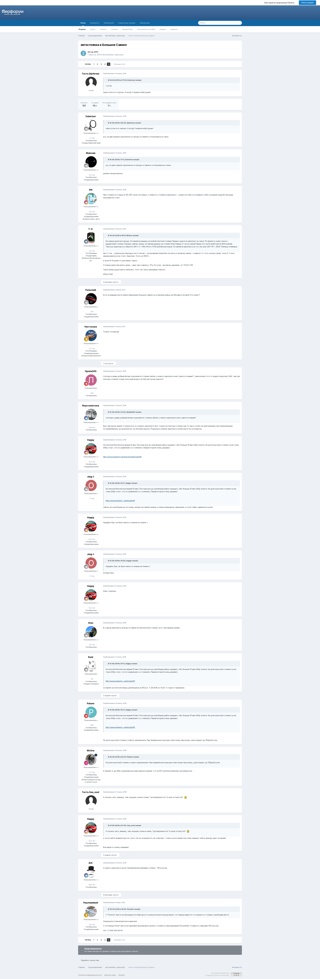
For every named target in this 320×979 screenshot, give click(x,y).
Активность (94, 23)
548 (92, 393)
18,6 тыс (91, 885)
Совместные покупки (126, 23)
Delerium (91, 116)
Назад (88, 64)
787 (92, 312)
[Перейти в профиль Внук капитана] (91, 414)
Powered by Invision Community (217, 975)
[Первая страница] (82, 64)
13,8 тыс (91, 427)
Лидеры (163, 29)
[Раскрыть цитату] (107, 80)
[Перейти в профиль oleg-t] (91, 485)
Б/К (91, 863)
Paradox (130, 909)
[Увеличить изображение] (185, 797)
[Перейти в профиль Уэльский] (91, 298)
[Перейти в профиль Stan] (91, 631)
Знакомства (145, 23)
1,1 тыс (91, 498)
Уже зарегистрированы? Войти (279, 3)
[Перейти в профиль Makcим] (91, 161)
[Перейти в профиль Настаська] (91, 335)
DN (90, 189)
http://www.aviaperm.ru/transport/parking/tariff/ (122, 457)
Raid (90, 657)
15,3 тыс (91, 462)
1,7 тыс (92, 138)
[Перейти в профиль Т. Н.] (91, 237)
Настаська (90, 326)
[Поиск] (239, 23)
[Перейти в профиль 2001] (83, 53)
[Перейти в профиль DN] (91, 198)
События (114, 29)
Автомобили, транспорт (113, 55)
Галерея (103, 29)
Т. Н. (90, 229)
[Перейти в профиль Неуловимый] (91, 911)
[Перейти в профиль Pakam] (91, 712)
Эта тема (230, 23)
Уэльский (90, 290)
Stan (90, 623)
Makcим (90, 153)
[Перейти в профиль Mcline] (91, 759)
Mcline (90, 750)
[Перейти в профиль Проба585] (91, 380)
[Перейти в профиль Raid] (91, 666)
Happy (90, 440)
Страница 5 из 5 (120, 64)
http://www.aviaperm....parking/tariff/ (120, 501)
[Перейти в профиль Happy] (91, 448)
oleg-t (90, 476)
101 (91, 679)
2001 (96, 52)
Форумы (82, 29)
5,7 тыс (92, 772)
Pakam (90, 703)
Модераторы (127, 29)
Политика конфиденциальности (90, 975)
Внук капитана (90, 405)
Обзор (83, 23)
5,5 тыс (92, 251)
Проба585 (90, 371)
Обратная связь (110, 975)
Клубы (92, 29)
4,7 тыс (92, 348)
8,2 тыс (92, 175)
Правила (174, 29)
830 (92, 725)
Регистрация (308, 2)
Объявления (109, 23)
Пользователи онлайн (146, 29)
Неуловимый (90, 902)
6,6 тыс (92, 924)
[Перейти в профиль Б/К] (91, 871)
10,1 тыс (91, 212)
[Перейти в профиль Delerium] (91, 125)
